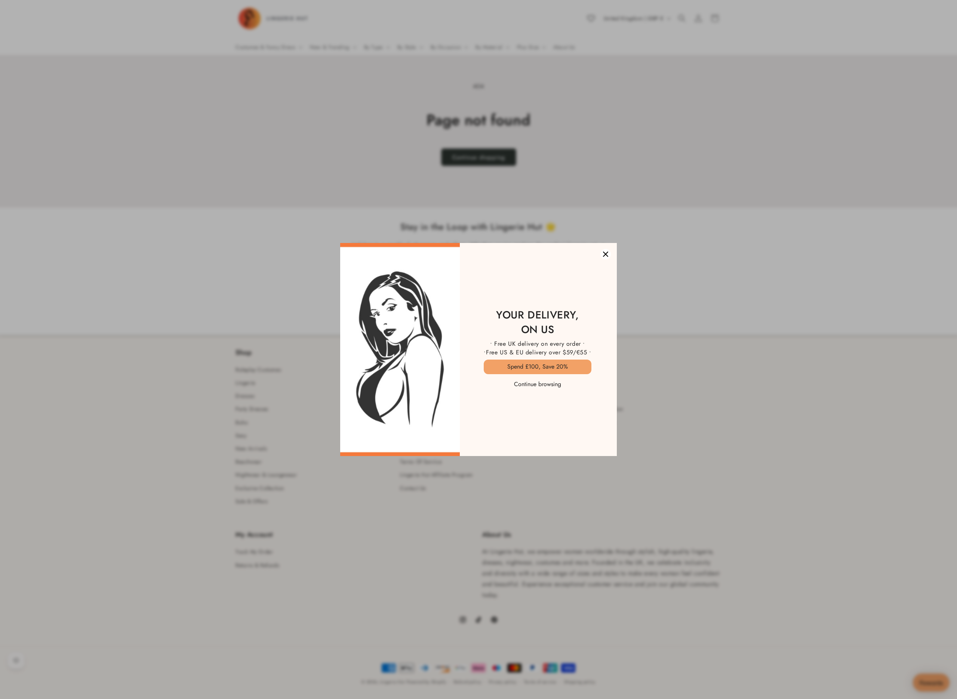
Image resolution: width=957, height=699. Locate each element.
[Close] (605, 254)
